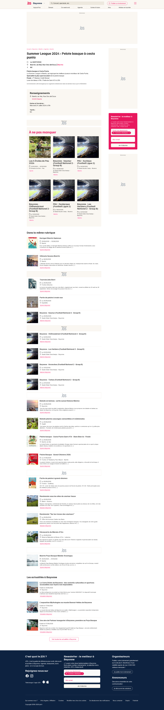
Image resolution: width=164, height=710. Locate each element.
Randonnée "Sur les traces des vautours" (57, 514)
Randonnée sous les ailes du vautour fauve (58, 496)
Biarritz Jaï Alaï (46, 442)
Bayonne (37, 3)
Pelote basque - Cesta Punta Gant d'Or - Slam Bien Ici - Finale (65, 436)
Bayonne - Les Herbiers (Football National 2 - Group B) (62, 349)
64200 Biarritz (37, 99)
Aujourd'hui (37, 7)
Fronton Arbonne (46, 285)
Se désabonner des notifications (99, 700)
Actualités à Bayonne (46, 596)
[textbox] (131, 132)
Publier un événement (118, 3)
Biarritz (41, 49)
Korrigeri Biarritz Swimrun (50, 238)
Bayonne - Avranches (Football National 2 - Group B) (61, 364)
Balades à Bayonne (45, 508)
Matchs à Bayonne (45, 320)
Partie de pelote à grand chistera (53, 478)
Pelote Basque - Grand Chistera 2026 (55, 454)
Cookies (61, 700)
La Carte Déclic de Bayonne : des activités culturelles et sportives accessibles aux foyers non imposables (67, 583)
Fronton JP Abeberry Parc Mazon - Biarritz (54, 460)
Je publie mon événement (122, 672)
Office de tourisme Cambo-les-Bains (52, 519)
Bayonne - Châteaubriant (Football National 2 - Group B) (63, 334)
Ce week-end (65, 7)
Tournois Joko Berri (47, 280)
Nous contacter (117, 700)
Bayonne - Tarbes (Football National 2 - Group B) (60, 380)
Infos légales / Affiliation (48, 700)
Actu (109, 7)
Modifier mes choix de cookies (76, 700)
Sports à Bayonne (45, 250)
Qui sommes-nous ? (31, 700)
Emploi (128, 700)
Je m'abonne (123, 145)
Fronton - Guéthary (47, 483)
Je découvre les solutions (122, 688)
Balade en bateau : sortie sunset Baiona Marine (60, 401)
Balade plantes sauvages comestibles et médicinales (62, 419)
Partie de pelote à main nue (51, 297)
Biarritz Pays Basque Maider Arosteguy (56, 556)
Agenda (80, 7)
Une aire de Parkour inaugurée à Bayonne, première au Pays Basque (68, 620)
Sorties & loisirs (95, 7)
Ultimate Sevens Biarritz (50, 256)
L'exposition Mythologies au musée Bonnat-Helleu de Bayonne (66, 602)
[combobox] (123, 132)
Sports (52, 49)
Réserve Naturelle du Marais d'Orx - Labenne (55, 537)
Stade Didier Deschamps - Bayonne (52, 318)
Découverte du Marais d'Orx (51, 532)
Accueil (29, 49)
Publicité (135, 700)
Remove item (130, 133)
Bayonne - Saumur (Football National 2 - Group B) (60, 313)
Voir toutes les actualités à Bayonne (64, 639)
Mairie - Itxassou (46, 501)
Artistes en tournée (125, 7)
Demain (50, 7)
